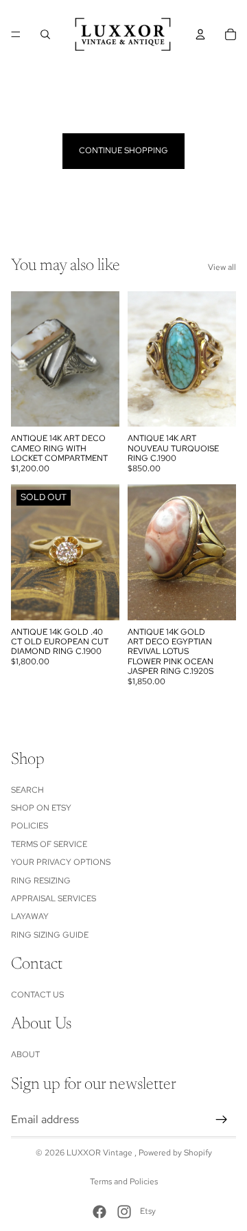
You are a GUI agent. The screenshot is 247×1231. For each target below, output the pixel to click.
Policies (29, 825)
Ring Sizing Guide (50, 934)
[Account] (200, 34)
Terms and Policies (124, 1181)
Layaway (30, 916)
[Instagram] (124, 1212)
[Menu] (16, 34)
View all (222, 267)
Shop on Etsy (41, 807)
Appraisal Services (53, 898)
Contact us (37, 994)
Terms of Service (49, 843)
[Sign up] (221, 1119)
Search (27, 789)
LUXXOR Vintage (100, 1152)
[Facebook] (99, 1212)
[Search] (45, 34)
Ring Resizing (41, 879)
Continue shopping (123, 150)
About (25, 1054)
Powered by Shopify (175, 1152)
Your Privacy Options (60, 862)
